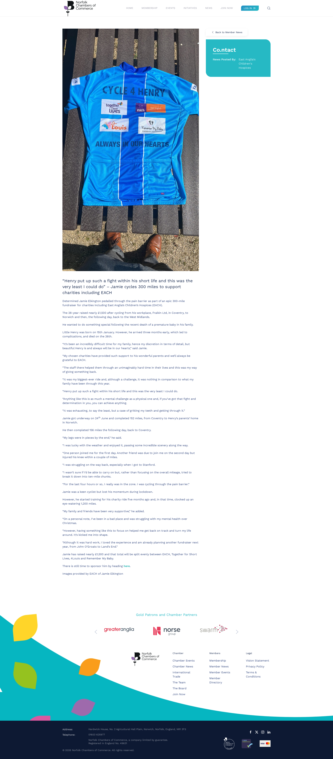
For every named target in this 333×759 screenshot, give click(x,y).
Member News (219, 666)
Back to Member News (228, 32)
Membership (217, 660)
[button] (269, 8)
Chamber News (183, 666)
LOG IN (248, 8)
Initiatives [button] (190, 8)
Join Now (227, 8)
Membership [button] (149, 8)
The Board (179, 688)
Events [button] (170, 8)
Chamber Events (184, 660)
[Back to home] (79, 8)
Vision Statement (257, 660)
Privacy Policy (255, 666)
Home (129, 8)
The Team (179, 682)
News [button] (208, 8)
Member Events (219, 672)
